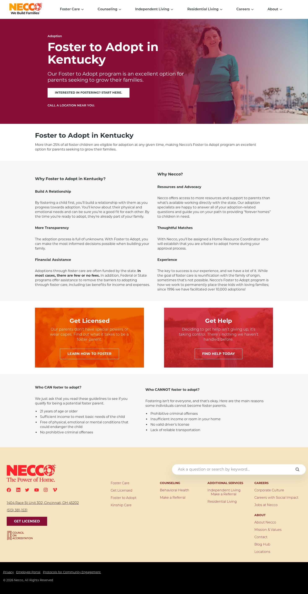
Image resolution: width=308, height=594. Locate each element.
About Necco (265, 522)
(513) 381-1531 (17, 510)
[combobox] (239, 469)
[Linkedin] (18, 490)
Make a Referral (172, 498)
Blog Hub (262, 544)
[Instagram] (46, 490)
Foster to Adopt (123, 498)
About (273, 9)
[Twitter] (27, 490)
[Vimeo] (55, 490)
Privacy (8, 572)
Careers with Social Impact (276, 498)
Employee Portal (28, 572)
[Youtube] (36, 490)
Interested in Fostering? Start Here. (88, 92)
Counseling (107, 9)
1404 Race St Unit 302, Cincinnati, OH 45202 (43, 503)
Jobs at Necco (266, 505)
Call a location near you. (71, 105)
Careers (243, 9)
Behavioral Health (174, 490)
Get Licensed (27, 521)
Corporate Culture (269, 490)
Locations (262, 552)
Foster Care (70, 9)
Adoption (55, 36)
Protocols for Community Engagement (72, 572)
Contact (260, 537)
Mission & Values (268, 530)
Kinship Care (121, 505)
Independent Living (152, 9)
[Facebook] (9, 490)
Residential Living (203, 9)
